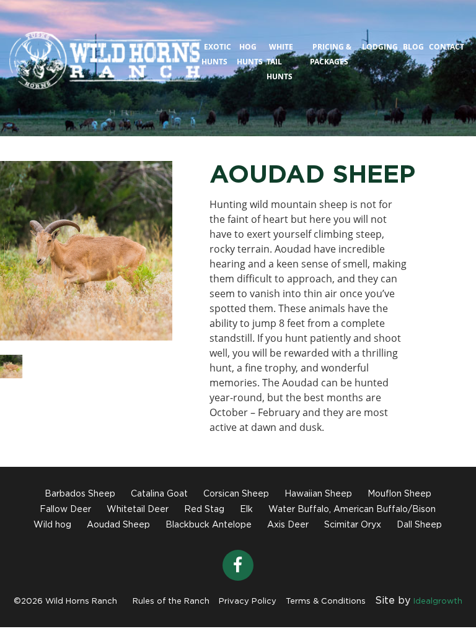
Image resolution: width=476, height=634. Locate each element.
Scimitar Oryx (352, 525)
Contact (446, 46)
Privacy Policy (247, 601)
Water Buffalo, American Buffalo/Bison (352, 509)
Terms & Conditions (326, 601)
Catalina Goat (159, 494)
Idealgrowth (437, 601)
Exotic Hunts (216, 54)
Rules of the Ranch (171, 601)
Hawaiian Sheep (318, 494)
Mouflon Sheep (399, 494)
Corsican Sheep (236, 494)
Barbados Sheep (80, 494)
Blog (413, 46)
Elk (246, 509)
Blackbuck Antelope (208, 525)
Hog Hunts (250, 54)
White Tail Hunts (280, 61)
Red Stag (204, 509)
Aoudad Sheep (118, 525)
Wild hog (52, 525)
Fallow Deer (65, 509)
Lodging (380, 46)
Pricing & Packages (330, 54)
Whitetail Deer (138, 509)
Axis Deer (288, 525)
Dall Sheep (419, 525)
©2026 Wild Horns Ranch (65, 601)
